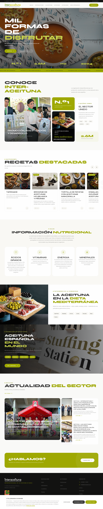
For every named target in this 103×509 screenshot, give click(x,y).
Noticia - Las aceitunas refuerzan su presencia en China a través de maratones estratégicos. (32, 424)
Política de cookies (30, 505)
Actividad (57, 5)
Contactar (86, 460)
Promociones (63, 482)
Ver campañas (11, 365)
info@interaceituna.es (19, 1)
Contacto (94, 5)
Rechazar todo (78, 502)
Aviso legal (81, 490)
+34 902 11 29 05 (9, 1)
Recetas (43, 492)
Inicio (31, 5)
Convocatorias (63, 488)
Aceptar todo (91, 502)
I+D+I (23, 51)
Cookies (81, 494)
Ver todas (7, 393)
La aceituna (49, 5)
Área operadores (95, 1)
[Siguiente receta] (96, 167)
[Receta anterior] (92, 167)
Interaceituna (39, 5)
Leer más (12, 433)
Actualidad (65, 5)
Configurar (66, 502)
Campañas (10, 51)
